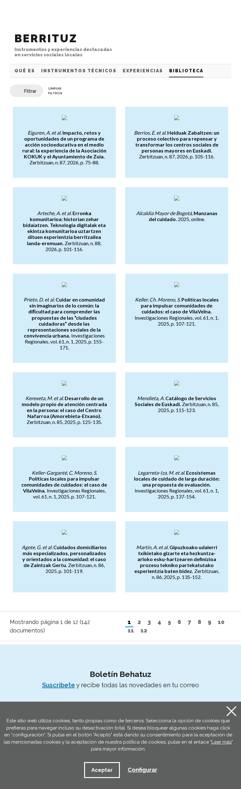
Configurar (142, 769)
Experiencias (143, 70)
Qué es (24, 70)
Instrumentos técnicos (78, 70)
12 (144, 630)
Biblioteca (186, 70)
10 (221, 622)
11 (131, 630)
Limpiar (55, 91)
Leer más (222, 742)
